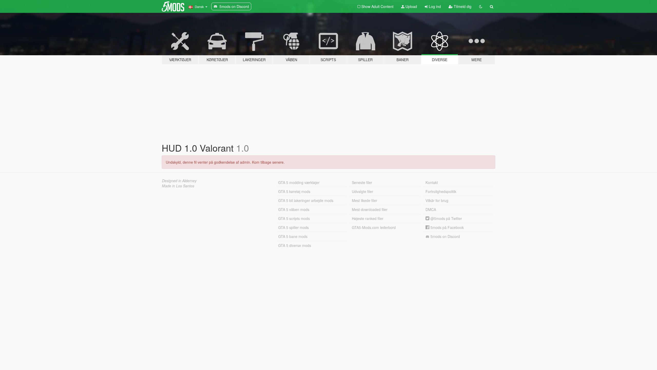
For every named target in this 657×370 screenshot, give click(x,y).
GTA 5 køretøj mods (294, 191)
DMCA (431, 209)
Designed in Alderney (179, 180)
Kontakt (432, 182)
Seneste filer (362, 182)
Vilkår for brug (437, 200)
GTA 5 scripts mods (294, 218)
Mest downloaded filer (370, 209)
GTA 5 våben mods (293, 209)
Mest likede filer (364, 200)
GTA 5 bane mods (292, 236)
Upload (410, 6)
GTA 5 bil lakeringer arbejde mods (305, 200)
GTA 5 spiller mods (293, 227)
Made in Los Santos (178, 185)
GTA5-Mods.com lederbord (374, 227)
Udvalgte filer (362, 191)
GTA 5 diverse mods (294, 245)
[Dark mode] (480, 6)
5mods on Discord (444, 236)
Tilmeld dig (462, 6)
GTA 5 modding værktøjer (299, 182)
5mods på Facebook (446, 227)
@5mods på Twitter (445, 218)
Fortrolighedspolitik (441, 191)
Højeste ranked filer (367, 218)
